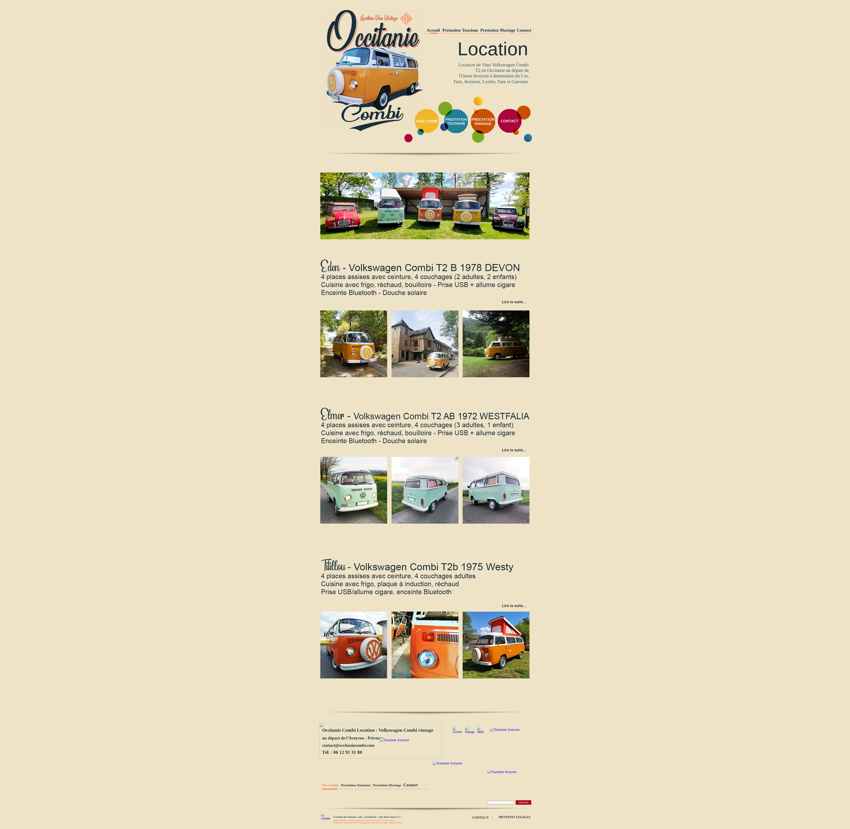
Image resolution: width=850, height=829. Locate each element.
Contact (524, 30)
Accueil (433, 30)
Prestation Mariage (497, 30)
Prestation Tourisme (460, 30)
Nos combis (330, 785)
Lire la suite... (514, 606)
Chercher (523, 802)
